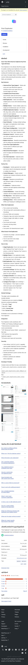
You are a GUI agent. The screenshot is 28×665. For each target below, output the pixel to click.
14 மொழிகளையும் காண (22, 558)
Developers (4, 626)
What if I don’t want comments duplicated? (7, 497)
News (2, 612)
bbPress (4, 637)
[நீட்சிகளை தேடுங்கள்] (15, 14)
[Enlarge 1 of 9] (11, 387)
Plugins (16, 614)
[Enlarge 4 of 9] (11, 415)
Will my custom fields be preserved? (10, 483)
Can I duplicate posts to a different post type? (7, 467)
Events (16, 623)
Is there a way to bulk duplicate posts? (11, 501)
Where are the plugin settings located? (11, 516)
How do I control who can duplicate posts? (7, 472)
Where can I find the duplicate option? (11, 453)
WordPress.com (6, 633)
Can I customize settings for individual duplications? (7, 462)
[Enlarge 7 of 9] (24, 397)
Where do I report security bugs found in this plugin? (8, 521)
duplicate (19, 561)
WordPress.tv (5, 628)
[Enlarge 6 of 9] (24, 387)
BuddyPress (5, 640)
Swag (17, 628)
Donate (17, 626)
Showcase (17, 609)
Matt (3, 635)
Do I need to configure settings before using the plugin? (9, 448)
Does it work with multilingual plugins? (10, 487)
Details (4, 39)
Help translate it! (23, 10)
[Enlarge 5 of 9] (11, 424)
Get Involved (18, 621)
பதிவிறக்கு (4, 34)
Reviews (5, 43)
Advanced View (5, 568)
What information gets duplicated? (10, 457)
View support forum (6, 601)
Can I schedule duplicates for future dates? (7, 491)
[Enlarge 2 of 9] (11, 396)
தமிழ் (6, 646)
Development (6, 50)
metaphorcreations (7, 30)
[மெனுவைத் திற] (26, 2)
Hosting (3, 614)
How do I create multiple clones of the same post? (7, 506)
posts (25, 563)
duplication (24, 561)
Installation (5, 46)
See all (25, 591)
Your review (4, 591)
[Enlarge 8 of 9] (24, 413)
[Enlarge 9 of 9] (24, 429)
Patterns (17, 617)
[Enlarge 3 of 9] (11, 406)
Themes (17, 612)
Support (3, 623)
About (2, 609)
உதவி (4, 53)
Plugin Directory (5, 6)
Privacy (3, 617)
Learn (2, 621)
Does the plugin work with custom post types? (7, 478)
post (22, 563)
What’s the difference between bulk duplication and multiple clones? (10, 511)
